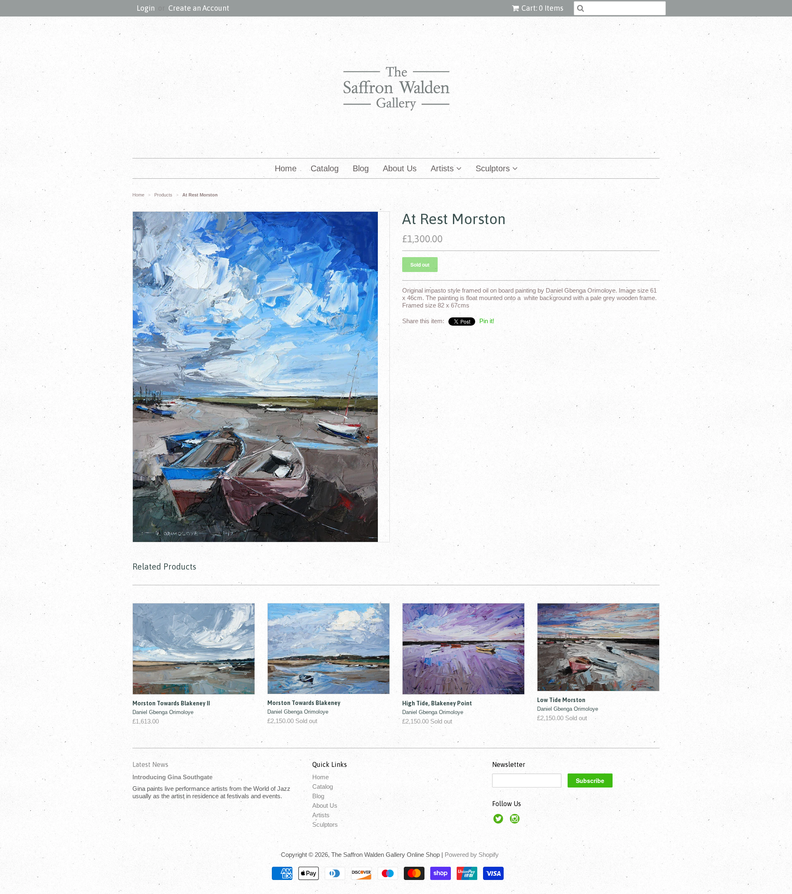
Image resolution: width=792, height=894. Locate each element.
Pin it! (486, 320)
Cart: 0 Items (542, 8)
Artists (443, 168)
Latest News (150, 764)
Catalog (325, 168)
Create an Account (198, 8)
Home (286, 168)
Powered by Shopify (472, 854)
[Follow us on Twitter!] (499, 821)
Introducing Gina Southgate (172, 776)
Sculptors (494, 168)
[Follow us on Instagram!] (516, 821)
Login (146, 8)
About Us (400, 168)
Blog (361, 168)
